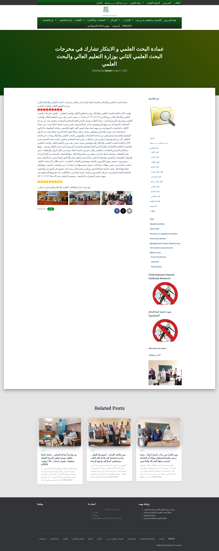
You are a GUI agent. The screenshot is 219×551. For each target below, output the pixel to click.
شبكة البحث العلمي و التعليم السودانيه (157, 512)
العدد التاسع (155, 191)
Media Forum (155, 253)
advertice (155, 262)
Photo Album (156, 267)
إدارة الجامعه (65, 20)
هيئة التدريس (170, 20)
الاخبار (99, 3)
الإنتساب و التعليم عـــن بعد (148, 20)
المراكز (114, 20)
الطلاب (177, 3)
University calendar (158, 239)
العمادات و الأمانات (96, 20)
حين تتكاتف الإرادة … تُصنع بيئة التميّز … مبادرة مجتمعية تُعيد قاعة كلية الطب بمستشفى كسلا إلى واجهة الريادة (108, 457)
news (152, 219)
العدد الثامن (155, 187)
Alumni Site (154, 229)
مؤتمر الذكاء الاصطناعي (98, 25)
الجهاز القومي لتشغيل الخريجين (155, 518)
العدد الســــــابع (156, 182)
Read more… (69, 480)
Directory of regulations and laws (163, 234)
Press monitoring (158, 257)
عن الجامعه (48, 20)
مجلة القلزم (135, 3)
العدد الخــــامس (157, 172)
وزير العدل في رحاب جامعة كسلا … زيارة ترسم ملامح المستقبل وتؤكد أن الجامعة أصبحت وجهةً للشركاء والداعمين (159, 457)
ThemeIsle (178, 545)
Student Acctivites (157, 224)
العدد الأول (155, 152)
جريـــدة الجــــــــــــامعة (116, 3)
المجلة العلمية (153, 3)
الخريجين (166, 3)
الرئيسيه (116, 25)
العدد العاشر (155, 196)
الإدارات (127, 20)
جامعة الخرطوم (149, 515)
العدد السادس (156, 177)
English (127, 25)
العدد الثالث (155, 162)
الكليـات (78, 20)
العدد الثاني (155, 157)
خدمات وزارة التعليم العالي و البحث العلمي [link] (159, 509)
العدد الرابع (155, 167)
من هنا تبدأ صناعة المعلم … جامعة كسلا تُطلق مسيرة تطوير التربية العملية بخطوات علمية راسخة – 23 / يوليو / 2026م (59, 459)
